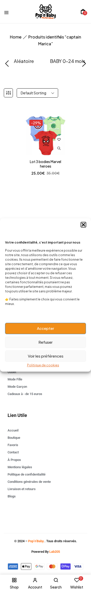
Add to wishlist (59, 139)
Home (15, 37)
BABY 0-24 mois (67, 61)
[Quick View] (59, 148)
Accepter (45, 328)
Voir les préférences (45, 355)
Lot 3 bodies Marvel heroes (45, 163)
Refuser (45, 342)
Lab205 (54, 552)
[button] (83, 224)
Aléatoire (24, 61)
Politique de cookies (43, 365)
